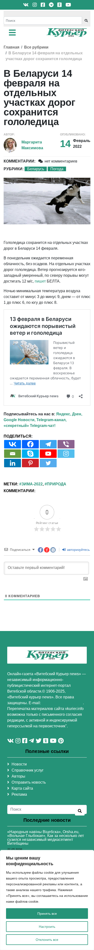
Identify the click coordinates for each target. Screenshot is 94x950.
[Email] (12, 453)
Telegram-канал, (51, 420)
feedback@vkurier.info (62, 703)
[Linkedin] (12, 463)
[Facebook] (30, 444)
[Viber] (66, 444)
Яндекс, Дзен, (69, 414)
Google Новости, (19, 420)
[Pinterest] (30, 463)
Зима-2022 (32, 484)
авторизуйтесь (78, 550)
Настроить (47, 927)
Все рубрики (36, 47)
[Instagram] (66, 453)
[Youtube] (48, 453)
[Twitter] (48, 463)
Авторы (18, 776)
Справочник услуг (28, 770)
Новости (19, 764)
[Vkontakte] (12, 444)
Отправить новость (29, 782)
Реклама (19, 794)
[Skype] (30, 453)
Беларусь (35, 169)
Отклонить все (47, 940)
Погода (56, 169)
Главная (11, 47)
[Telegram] (48, 444)
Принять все (47, 913)
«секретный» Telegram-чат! (29, 426)
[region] (47, 900)
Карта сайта (22, 788)
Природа (56, 484)
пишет (40, 281)
